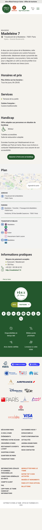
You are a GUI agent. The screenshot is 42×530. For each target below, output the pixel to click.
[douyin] (33, 314)
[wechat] (28, 314)
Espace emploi (27, 433)
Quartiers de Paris (8, 455)
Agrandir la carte (33, 186)
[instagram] (9, 314)
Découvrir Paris (7, 430)
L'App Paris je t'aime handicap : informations (8, 491)
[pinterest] (23, 314)
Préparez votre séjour (10, 440)
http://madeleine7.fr (13, 270)
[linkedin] (14, 314)
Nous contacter (28, 450)
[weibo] (38, 314)
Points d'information (30, 436)
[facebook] (4, 314)
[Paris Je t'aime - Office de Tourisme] (6, 8)
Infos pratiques (27, 446)
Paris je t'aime (7, 279)
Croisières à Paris (8, 443)
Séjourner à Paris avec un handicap (21, 157)
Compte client (7, 482)
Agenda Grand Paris (29, 443)
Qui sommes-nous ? (28, 430)
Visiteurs (23, 305)
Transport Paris (8, 459)
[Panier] (32, 8)
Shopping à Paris (8, 452)
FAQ (2, 485)
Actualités (25, 440)
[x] (21, 319)
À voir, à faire (6, 433)
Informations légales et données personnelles (10, 471)
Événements (6, 436)
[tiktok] (18, 314)
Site (14, 305)
